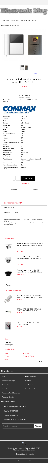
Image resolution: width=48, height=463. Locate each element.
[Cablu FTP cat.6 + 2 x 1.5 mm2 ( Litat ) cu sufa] (8, 325)
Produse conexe (11, 212)
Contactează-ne (28, 385)
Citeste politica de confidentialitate (24, 450)
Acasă (3, 377)
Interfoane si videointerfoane (20, 20)
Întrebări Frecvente (30, 377)
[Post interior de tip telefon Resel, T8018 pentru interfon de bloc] (8, 299)
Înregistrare (27, 381)
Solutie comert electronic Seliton (24, 461)
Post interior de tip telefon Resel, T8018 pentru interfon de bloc (29, 297)
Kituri (34, 20)
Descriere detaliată (13, 203)
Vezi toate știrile (8, 345)
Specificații (9, 207)
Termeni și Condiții (8, 397)
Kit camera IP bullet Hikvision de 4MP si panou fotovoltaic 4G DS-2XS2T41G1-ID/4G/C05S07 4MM (30, 245)
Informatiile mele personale (25, 454)
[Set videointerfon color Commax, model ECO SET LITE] (24, 60)
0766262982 (14, 415)
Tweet (35, 74)
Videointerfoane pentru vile (10, 25)
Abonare (8, 285)
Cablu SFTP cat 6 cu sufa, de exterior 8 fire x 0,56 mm (29, 310)
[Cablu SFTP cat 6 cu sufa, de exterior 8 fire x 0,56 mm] (8, 312)
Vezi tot (41, 362)
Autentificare (6, 389)
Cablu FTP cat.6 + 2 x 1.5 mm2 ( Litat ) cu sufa (29, 323)
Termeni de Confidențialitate (11, 393)
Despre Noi (5, 385)
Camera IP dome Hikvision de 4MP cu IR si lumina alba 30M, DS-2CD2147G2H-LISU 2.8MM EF (30, 258)
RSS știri (8, 342)
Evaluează (35, 189)
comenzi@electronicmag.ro (17, 406)
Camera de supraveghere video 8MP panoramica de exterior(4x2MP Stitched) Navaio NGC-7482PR (30, 271)
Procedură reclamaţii (8, 381)
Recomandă (14, 189)
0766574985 (14, 411)
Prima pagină (5, 20)
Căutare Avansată (29, 389)
